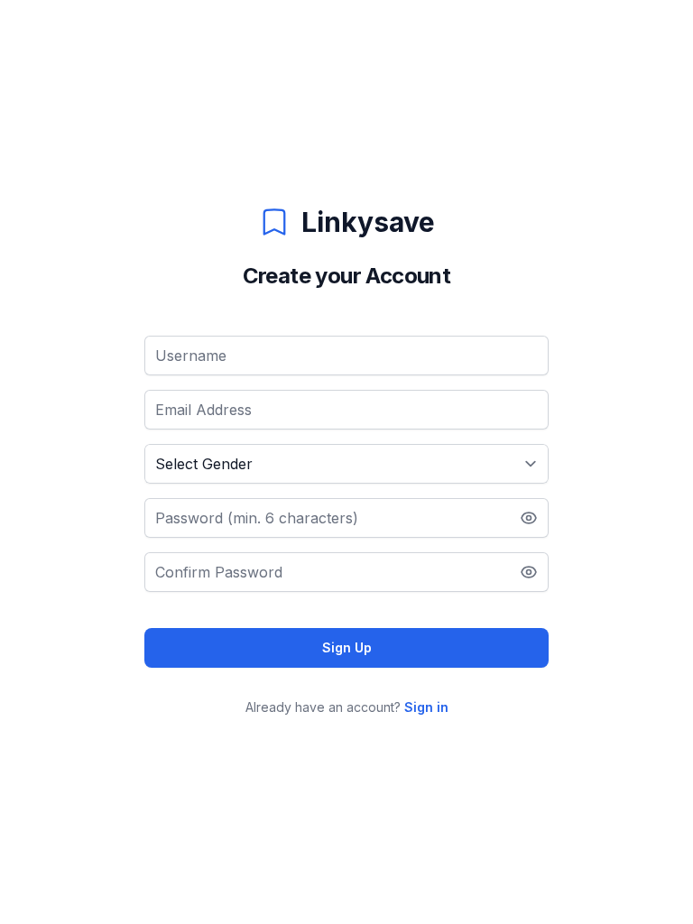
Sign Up (347, 647)
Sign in (426, 707)
